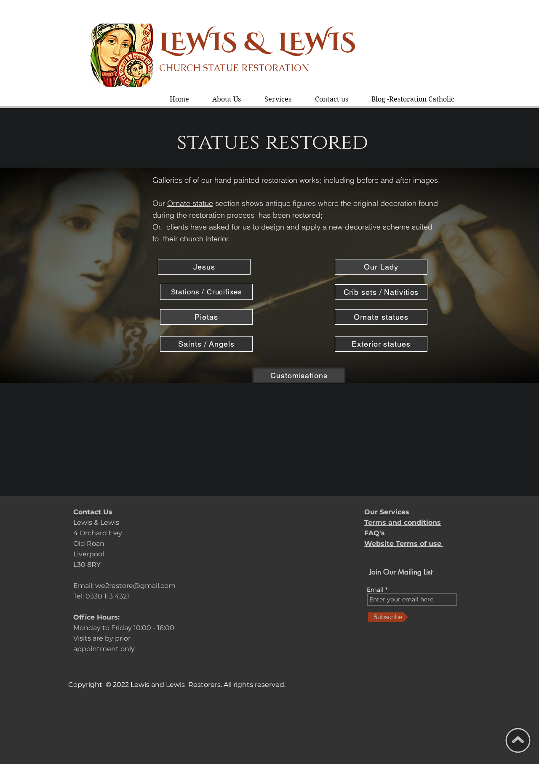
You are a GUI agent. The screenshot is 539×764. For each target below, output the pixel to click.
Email (376, 590)
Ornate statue (190, 203)
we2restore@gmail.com (135, 586)
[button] (278, 99)
